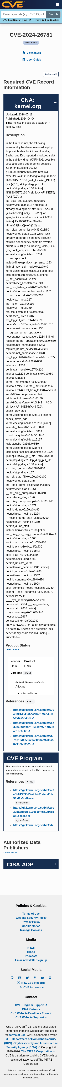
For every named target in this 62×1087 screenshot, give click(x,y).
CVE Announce (33, 987)
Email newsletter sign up (31, 960)
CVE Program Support (30, 1005)
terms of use (17, 1034)
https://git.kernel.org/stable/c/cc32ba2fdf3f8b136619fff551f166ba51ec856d (33, 727)
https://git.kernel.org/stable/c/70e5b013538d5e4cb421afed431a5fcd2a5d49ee (33, 714)
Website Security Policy (31, 917)
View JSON (33, 52)
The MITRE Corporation (37, 1051)
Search (53, 14)
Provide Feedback (46, 20)
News (31, 947)
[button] (57, 4)
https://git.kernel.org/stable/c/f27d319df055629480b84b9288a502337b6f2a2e (33, 740)
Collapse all (50, 74)
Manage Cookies (31, 930)
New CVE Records (33, 982)
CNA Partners (31, 1009)
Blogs (31, 951)
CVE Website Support (30, 1017)
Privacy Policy (31, 921)
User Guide (33, 59)
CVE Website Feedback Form (30, 1013)
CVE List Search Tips (15, 20)
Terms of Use (31, 913)
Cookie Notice (31, 926)
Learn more (12, 649)
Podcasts (31, 956)
